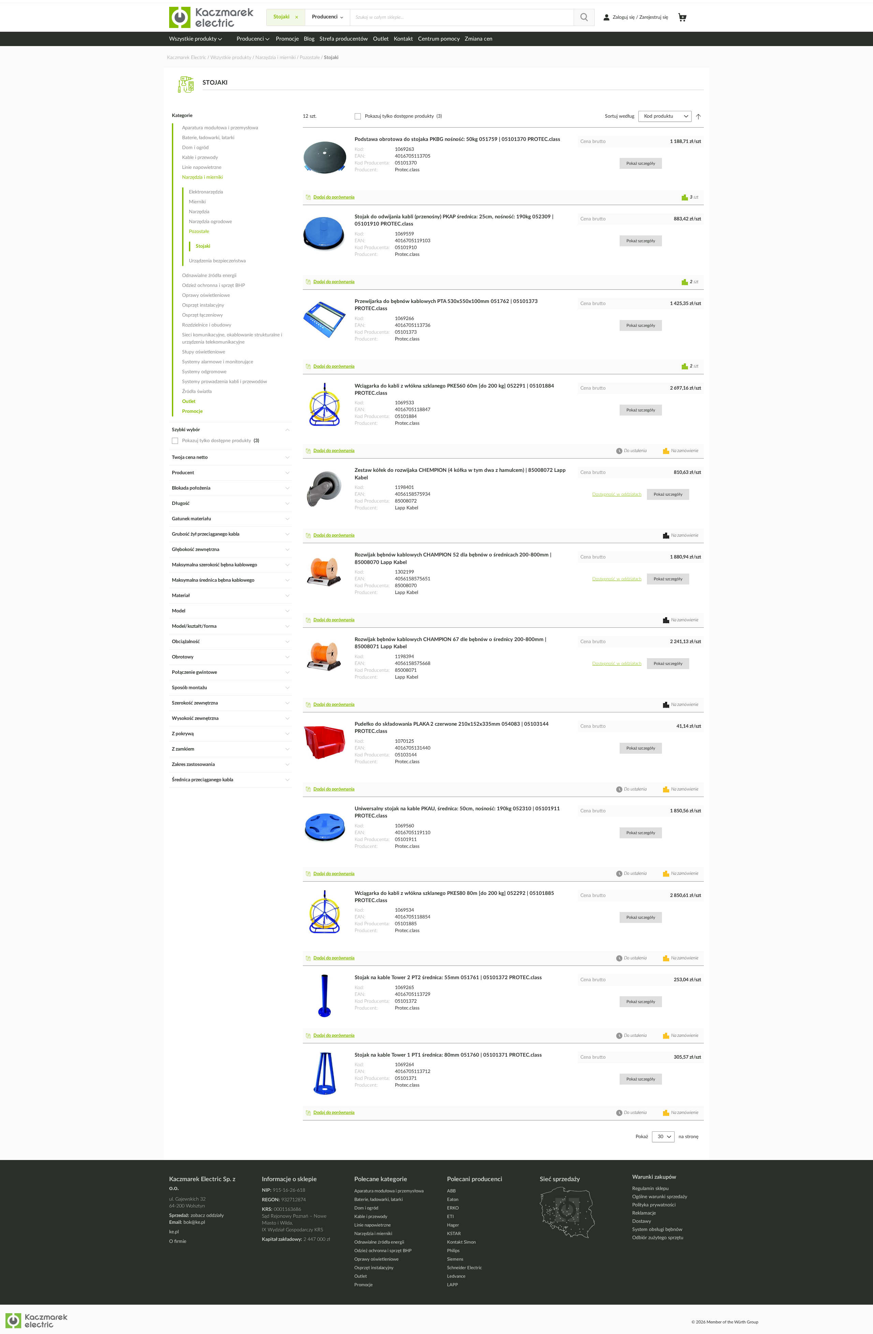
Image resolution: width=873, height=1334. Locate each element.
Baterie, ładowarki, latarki (208, 137)
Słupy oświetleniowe (203, 352)
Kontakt (403, 39)
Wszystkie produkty (193, 39)
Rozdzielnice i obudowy (206, 325)
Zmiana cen (478, 39)
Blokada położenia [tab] (191, 488)
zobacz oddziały (207, 1215)
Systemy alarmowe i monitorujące (217, 362)
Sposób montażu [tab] (189, 687)
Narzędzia (199, 211)
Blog (309, 39)
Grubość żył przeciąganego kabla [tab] (205, 534)
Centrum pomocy (439, 39)
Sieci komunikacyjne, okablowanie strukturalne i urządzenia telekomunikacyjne (232, 339)
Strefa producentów (344, 39)
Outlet (381, 39)
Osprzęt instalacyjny (203, 305)
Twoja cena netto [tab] (190, 457)
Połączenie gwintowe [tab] (194, 672)
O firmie (177, 1241)
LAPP (452, 1285)
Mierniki (197, 202)
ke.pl (174, 1232)
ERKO (453, 1208)
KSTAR (454, 1234)
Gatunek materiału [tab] (191, 519)
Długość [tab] (181, 503)
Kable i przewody (200, 157)
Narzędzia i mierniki (276, 57)
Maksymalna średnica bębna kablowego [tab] (213, 580)
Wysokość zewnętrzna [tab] (195, 718)
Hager (453, 1225)
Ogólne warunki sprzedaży (659, 1196)
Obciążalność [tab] (186, 641)
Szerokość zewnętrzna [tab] (195, 703)
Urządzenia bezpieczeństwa (217, 261)
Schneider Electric (464, 1268)
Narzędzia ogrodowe (210, 221)
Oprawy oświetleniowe (206, 295)
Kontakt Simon (461, 1242)
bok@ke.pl (194, 1222)
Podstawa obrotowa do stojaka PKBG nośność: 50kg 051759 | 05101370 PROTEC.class (457, 139)
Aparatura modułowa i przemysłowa (220, 128)
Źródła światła (197, 391)
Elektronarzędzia (206, 192)
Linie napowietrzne (201, 167)
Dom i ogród (195, 147)
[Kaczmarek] (211, 17)
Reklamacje (644, 1213)
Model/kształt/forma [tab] (194, 626)
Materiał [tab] (181, 595)
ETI (450, 1217)
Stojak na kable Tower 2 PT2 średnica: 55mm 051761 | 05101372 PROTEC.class (448, 977)
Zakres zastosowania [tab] (193, 764)
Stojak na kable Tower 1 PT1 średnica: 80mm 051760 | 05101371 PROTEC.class (448, 1055)
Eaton (452, 1200)
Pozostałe (310, 57)
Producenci (251, 39)
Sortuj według (619, 116)
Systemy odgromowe (204, 371)
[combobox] (472, 17)
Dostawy (641, 1221)
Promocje (287, 39)
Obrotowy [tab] (182, 657)
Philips (453, 1251)
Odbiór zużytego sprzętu (657, 1237)
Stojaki (203, 246)
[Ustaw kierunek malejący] (698, 116)
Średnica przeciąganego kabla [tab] (202, 780)
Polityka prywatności (654, 1205)
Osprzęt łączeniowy (202, 315)
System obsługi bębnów (657, 1229)
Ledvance (456, 1276)
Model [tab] (178, 611)
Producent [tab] (183, 472)
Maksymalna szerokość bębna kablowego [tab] (214, 565)
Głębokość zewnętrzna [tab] (195, 549)
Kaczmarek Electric (186, 57)
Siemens (455, 1259)
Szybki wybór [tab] (186, 429)
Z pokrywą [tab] (183, 733)
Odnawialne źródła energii (209, 275)
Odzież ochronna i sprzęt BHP (213, 285)
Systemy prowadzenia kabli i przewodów (224, 381)
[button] (331, 197)
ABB (451, 1191)
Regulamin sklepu (650, 1188)
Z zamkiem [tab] (183, 749)
